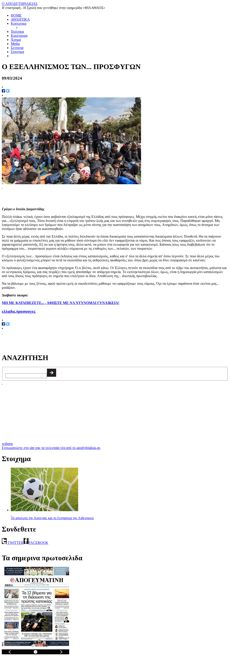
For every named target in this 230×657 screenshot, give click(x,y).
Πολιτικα (17, 31)
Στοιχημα (17, 52)
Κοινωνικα (18, 23)
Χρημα (16, 40)
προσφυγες (25, 311)
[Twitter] (7, 91)
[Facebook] (3, 324)
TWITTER (15, 543)
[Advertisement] (54, 196)
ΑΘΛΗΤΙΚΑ (20, 19)
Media (15, 44)
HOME (16, 15)
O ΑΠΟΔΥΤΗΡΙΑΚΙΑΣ (20, 4)
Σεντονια (17, 48)
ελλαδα (8, 311)
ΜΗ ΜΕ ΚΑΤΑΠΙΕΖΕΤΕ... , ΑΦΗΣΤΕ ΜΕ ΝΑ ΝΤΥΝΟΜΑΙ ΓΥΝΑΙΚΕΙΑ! (60, 303)
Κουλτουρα (19, 35)
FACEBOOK (38, 543)
